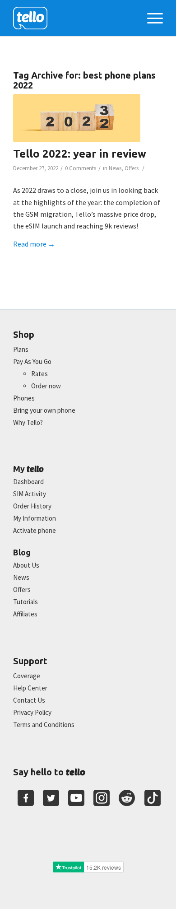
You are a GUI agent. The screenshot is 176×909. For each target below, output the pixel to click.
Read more (34, 243)
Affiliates (25, 614)
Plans (20, 349)
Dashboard (28, 481)
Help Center (30, 688)
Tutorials (25, 601)
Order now (46, 386)
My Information (34, 518)
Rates (39, 373)
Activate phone (34, 530)
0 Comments (80, 168)
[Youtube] (76, 798)
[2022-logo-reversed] (73, 18)
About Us (26, 565)
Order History (32, 506)
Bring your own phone (44, 410)
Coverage (26, 675)
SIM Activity (29, 493)
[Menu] (150, 18)
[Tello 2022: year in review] (76, 118)
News (115, 168)
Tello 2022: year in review (79, 154)
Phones (24, 398)
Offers (132, 168)
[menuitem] (150, 18)
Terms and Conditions (43, 724)
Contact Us (29, 700)
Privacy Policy (32, 712)
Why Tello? (28, 422)
